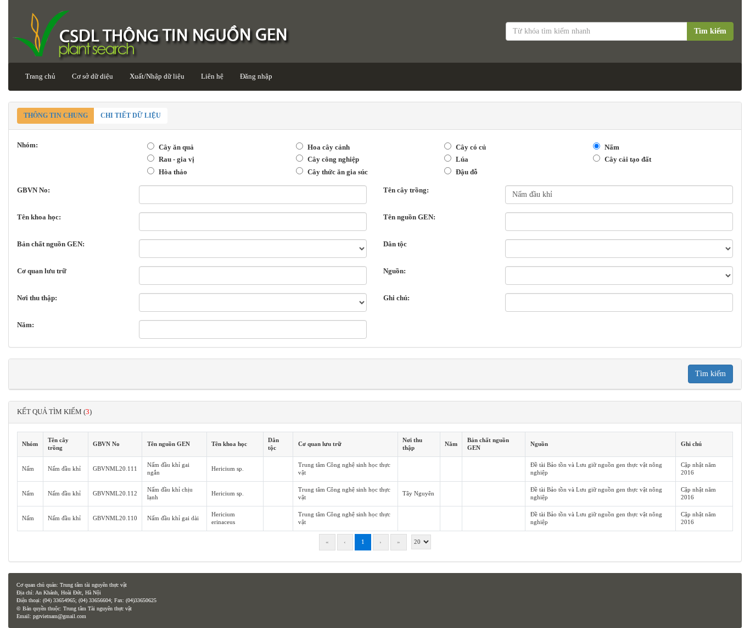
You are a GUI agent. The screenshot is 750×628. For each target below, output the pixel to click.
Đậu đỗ (467, 172)
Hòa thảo (173, 172)
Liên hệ (212, 76)
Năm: (25, 325)
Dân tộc (395, 244)
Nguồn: (394, 271)
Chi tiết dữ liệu (130, 115)
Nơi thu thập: (37, 298)
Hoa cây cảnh (328, 147)
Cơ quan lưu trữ (41, 271)
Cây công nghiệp (333, 159)
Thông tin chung (56, 115)
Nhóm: (27, 145)
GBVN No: (33, 190)
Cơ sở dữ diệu (92, 76)
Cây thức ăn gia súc (337, 172)
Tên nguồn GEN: (409, 217)
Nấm (612, 147)
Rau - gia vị (176, 159)
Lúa (462, 159)
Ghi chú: (396, 298)
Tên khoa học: (39, 217)
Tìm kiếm (710, 31)
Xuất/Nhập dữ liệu (157, 76)
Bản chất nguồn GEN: (51, 244)
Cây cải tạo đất (628, 159)
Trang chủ (40, 76)
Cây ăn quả (176, 147)
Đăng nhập (256, 76)
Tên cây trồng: (406, 190)
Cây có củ (471, 147)
